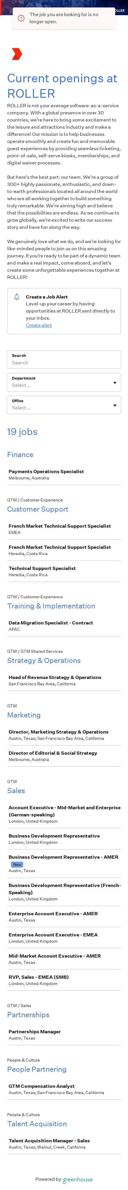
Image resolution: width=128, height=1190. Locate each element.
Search (19, 355)
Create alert (39, 325)
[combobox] (12, 385)
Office (18, 400)
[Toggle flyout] (114, 382)
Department (23, 378)
